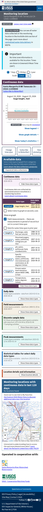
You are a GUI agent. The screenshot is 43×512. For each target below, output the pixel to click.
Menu (40, 8)
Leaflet (11, 441)
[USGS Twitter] (26, 500)
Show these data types (29, 299)
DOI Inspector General (11, 506)
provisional (36, 125)
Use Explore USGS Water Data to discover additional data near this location (20, 398)
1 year (33, 72)
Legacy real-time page (23, 24)
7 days (12, 72)
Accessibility (29, 494)
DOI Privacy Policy (9, 494)
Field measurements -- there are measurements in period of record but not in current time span (23, 221)
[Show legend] (39, 432)
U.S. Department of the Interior (15, 503)
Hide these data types (29, 184)
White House (26, 506)
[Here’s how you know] (21, 3)
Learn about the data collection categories (20, 166)
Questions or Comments (21, 489)
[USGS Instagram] (39, 500)
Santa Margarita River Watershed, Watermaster (15, 468)
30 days (23, 72)
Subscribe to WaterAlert (13, 91)
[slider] (37, 122)
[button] (21, 419)
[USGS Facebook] (28, 500)
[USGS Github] (31, 500)
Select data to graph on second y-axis (22, 211)
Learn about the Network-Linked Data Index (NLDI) (21, 447)
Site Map (5, 497)
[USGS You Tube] (37, 500)
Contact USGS (16, 497)
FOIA (15, 509)
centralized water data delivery (18, 42)
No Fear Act (6, 509)
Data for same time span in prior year (22, 228)
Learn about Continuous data (16, 196)
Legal (20, 494)
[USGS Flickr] (34, 500)
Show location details (29, 375)
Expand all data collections (16, 170)
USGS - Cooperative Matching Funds (16, 481)
